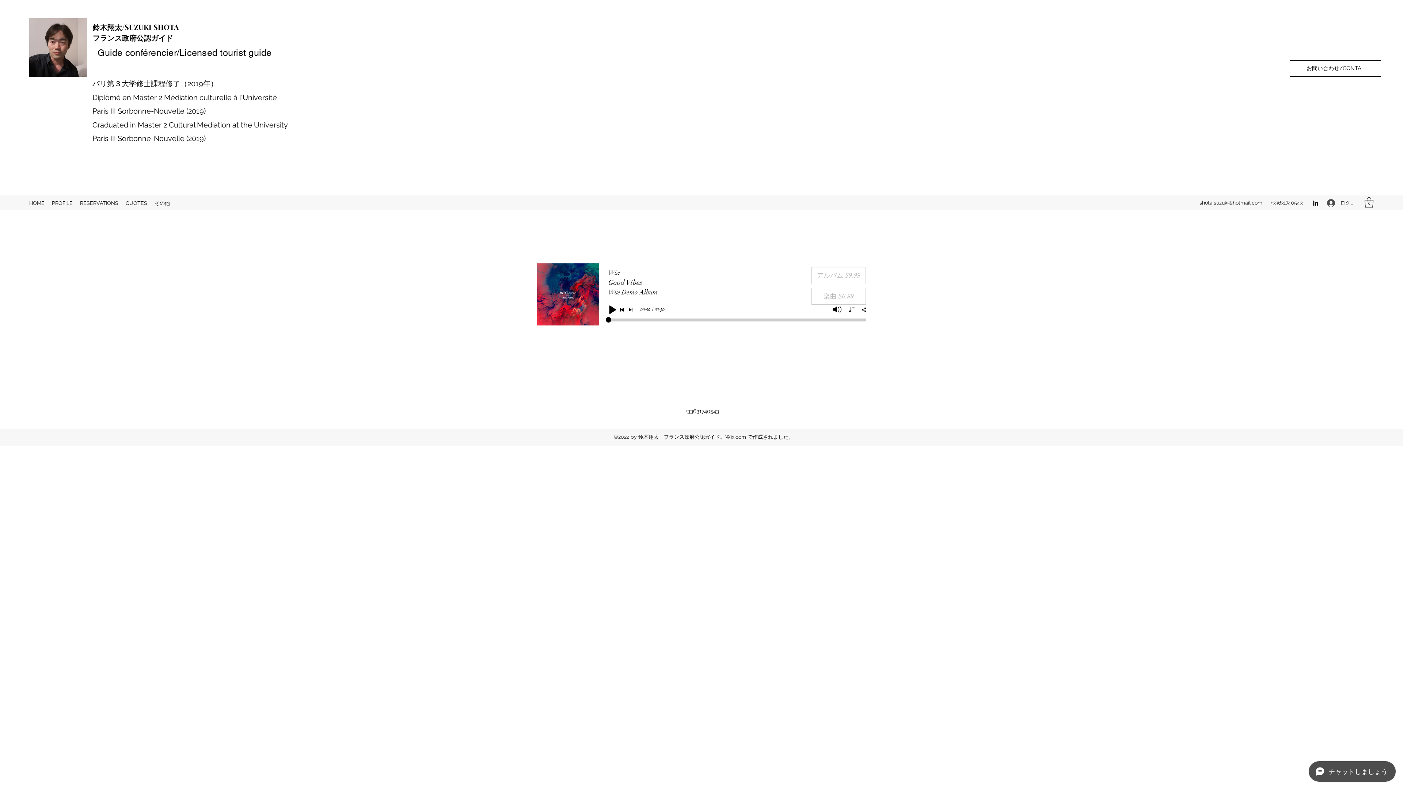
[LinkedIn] (1315, 203)
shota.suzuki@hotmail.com (1230, 203)
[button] (1369, 202)
